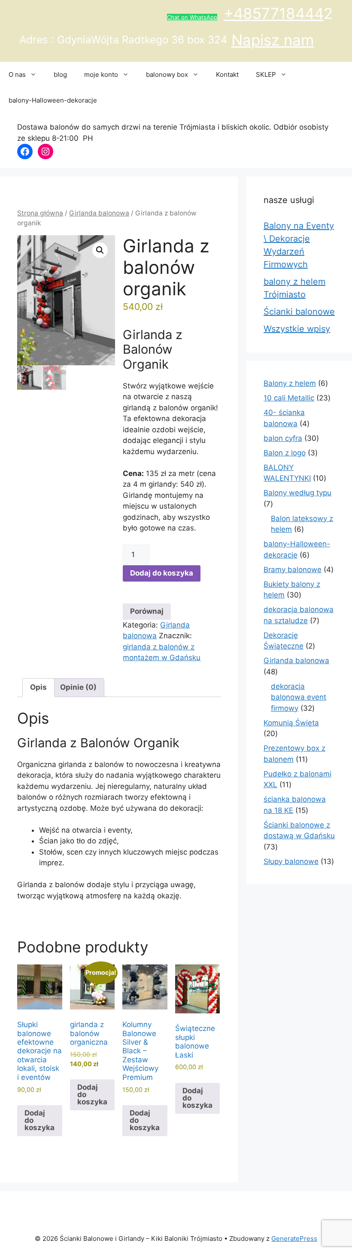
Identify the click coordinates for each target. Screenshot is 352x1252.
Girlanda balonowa (99, 213)
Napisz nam (272, 40)
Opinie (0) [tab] (78, 687)
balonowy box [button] (167, 74)
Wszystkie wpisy (297, 329)
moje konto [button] (101, 74)
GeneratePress (294, 1238)
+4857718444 (274, 13)
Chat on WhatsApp (192, 17)
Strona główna (40, 213)
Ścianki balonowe (299, 311)
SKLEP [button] (266, 74)
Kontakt (227, 74)
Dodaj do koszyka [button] (39, 1120)
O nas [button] (17, 74)
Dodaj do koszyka (161, 573)
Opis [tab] (38, 687)
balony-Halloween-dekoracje (53, 100)
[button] (100, 250)
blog (60, 74)
